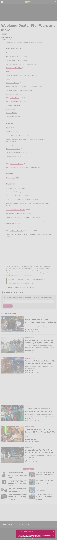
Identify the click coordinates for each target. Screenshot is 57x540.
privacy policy (37, 535)
